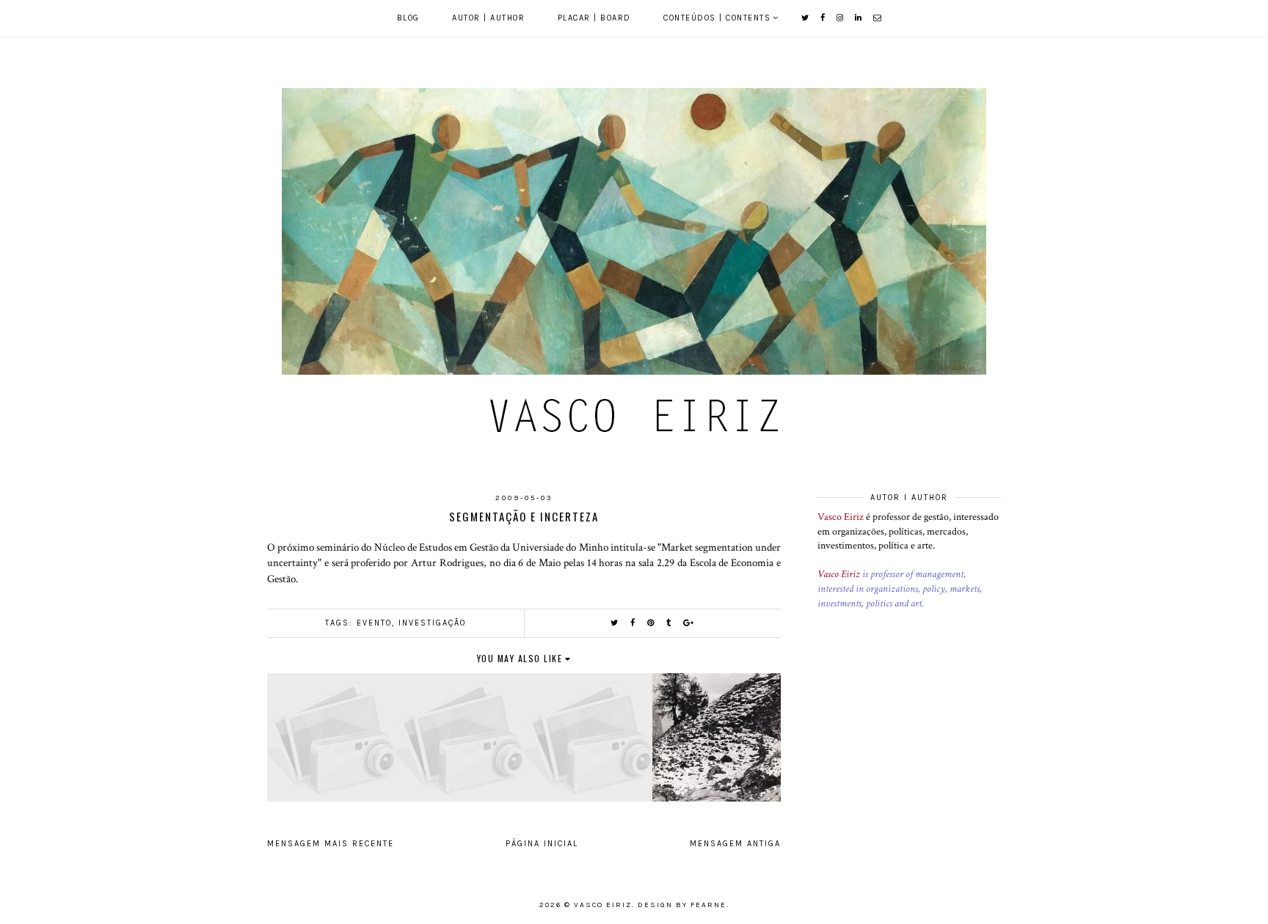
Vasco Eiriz (840, 517)
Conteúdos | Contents (716, 18)
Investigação (432, 623)
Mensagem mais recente (330, 843)
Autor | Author (488, 18)
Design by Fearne (682, 905)
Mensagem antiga (735, 843)
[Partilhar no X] (615, 623)
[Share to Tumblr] (669, 623)
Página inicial (542, 843)
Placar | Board (594, 18)
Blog (408, 18)
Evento (374, 623)
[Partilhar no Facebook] (633, 623)
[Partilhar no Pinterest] (651, 623)
